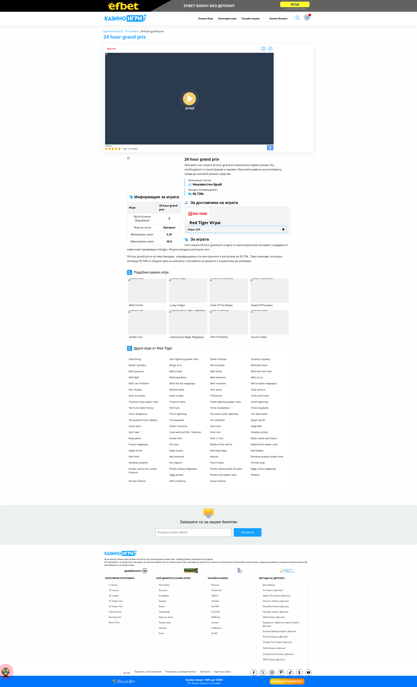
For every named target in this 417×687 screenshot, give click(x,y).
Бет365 (215, 606)
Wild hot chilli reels (261, 371)
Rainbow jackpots (138, 462)
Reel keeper (257, 450)
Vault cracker (176, 395)
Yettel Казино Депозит (274, 648)
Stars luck (215, 426)
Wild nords (216, 371)
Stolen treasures (178, 426)
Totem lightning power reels (225, 401)
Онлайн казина (250, 18)
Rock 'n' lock (216, 438)
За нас (126, 672)
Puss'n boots (217, 462)
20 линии (114, 590)
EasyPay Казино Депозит (276, 606)
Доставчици (269, 585)
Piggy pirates (176, 474)
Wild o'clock (175, 371)
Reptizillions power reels (264, 444)
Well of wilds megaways (264, 383)
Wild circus (257, 377)
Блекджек (164, 595)
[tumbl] (299, 672)
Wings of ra (175, 365)
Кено (161, 633)
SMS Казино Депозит (274, 659)
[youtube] (308, 672)
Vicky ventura (258, 389)
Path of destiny (177, 481)
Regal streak (135, 450)
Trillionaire (216, 395)
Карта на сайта (222, 671)
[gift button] (307, 17)
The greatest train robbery (143, 420)
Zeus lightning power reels (184, 359)
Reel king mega (218, 450)
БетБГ (214, 633)
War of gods (135, 389)
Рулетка (163, 590)
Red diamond (176, 456)
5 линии (113, 585)
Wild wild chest (259, 365)
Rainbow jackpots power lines (267, 456)
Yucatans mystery (260, 359)
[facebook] (254, 672)
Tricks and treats (260, 395)
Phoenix (255, 474)
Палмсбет (216, 590)
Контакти (205, 671)
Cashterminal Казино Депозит (278, 654)
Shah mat (215, 432)
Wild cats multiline (139, 383)
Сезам (214, 622)
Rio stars (174, 444)
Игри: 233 (194, 229)
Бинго (162, 606)
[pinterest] (281, 672)
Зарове (162, 628)
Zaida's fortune (218, 359)
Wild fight (134, 377)
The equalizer (176, 420)
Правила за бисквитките (148, 671)
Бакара (162, 601)
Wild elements (218, 377)
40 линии (114, 595)
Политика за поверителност (180, 671)
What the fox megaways (182, 383)
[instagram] (272, 672)
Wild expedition (178, 377)
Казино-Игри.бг (113, 31)
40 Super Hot (115, 606)
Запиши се (247, 532)
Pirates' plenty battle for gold (226, 468)
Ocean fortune (218, 481)
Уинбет (215, 601)
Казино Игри (205, 18)
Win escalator (217, 365)
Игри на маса (166, 617)
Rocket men (175, 438)
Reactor (214, 456)
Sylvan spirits (258, 420)
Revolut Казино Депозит (275, 636)
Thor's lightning (178, 413)
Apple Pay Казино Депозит (277, 595)
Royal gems (135, 438)
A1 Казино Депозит (273, 590)
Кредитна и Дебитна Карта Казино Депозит (281, 624)
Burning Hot (115, 617)
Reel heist (134, 456)
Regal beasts (176, 450)
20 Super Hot (115, 601)
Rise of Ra (114, 622)
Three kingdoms (259, 407)
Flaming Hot (115, 611)
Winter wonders (137, 365)
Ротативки (131, 31)
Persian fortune (137, 481)
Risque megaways (138, 444)
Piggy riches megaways (263, 468)
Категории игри (227, 18)
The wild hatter (259, 413)
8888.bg (215, 617)
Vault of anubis (137, 395)
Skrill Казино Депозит (274, 617)
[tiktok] (290, 672)
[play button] (189, 99)
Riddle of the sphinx (221, 444)
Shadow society (259, 432)
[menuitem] (206, 18)
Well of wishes (218, 383)
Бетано (215, 585)
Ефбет (214, 595)
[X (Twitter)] (263, 672)
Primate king (258, 462)
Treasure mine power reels (143, 401)
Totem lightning (259, 401)
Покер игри (165, 622)
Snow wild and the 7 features (185, 432)
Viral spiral (216, 389)
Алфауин (216, 628)
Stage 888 (256, 426)
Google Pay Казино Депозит (277, 642)
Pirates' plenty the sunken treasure (143, 470)
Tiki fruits (174, 407)
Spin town (134, 432)
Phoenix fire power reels (223, 474)
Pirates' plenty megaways (183, 468)
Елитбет (215, 611)
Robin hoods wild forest (264, 438)
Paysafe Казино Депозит (275, 611)
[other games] (147, 290)
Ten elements (217, 420)
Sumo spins (135, 426)
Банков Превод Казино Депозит (279, 631)
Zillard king (135, 359)
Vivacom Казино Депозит (276, 601)
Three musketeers (220, 407)
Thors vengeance (138, 413)
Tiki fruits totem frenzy (141, 407)
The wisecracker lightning (224, 413)
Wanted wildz (176, 389)
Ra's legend (175, 462)
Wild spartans (136, 371)
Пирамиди (164, 611)
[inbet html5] (208, 6)
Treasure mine (177, 401)
